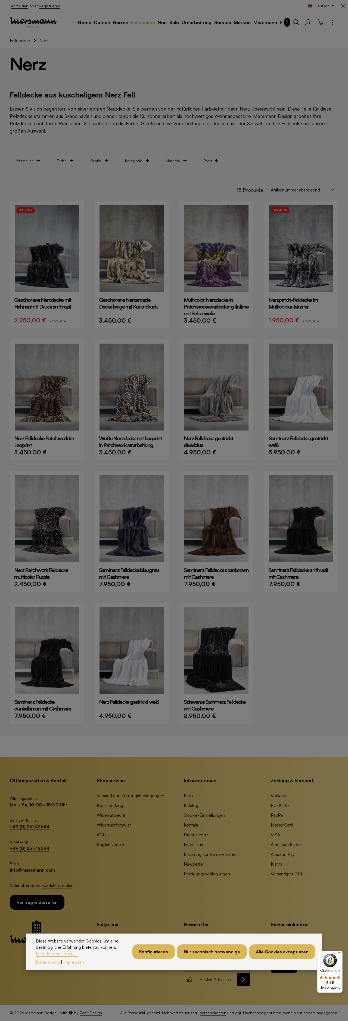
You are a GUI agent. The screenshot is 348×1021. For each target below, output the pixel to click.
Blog (188, 795)
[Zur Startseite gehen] (33, 22)
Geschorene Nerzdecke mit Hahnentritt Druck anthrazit (42, 303)
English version (111, 844)
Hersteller (24, 160)
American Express (287, 844)
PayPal (277, 815)
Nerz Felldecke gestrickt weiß (129, 701)
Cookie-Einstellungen (204, 815)
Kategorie (133, 160)
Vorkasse (279, 795)
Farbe (62, 160)
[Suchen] (296, 22)
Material (173, 160)
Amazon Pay (283, 854)
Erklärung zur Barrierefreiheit (211, 854)
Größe (95, 160)
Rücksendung (110, 805)
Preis (208, 160)
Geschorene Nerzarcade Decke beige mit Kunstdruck (128, 303)
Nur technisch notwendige (212, 951)
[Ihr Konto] (308, 22)
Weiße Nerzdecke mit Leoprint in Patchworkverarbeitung (130, 441)
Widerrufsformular (114, 825)
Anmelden (19, 6)
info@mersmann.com (32, 870)
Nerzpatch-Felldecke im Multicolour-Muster (293, 303)
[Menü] (339, 954)
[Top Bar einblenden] (332, 22)
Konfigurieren (153, 951)
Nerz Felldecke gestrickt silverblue (208, 441)
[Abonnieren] (243, 979)
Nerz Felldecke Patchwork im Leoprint (44, 441)
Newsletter (194, 864)
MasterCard (282, 825)
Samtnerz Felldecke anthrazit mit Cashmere (298, 573)
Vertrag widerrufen (37, 902)
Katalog (191, 805)
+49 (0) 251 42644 (29, 826)
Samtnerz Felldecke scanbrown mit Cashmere (216, 573)
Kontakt (191, 825)
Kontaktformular (57, 885)
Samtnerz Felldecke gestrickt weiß (298, 441)
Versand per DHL (287, 874)
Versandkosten (213, 1012)
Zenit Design (91, 1012)
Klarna (276, 864)
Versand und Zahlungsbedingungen (130, 795)
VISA (275, 834)
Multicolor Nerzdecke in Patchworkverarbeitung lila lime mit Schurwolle (216, 306)
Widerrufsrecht (111, 815)
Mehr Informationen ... (57, 953)
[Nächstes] (287, 22)
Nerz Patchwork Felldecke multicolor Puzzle (41, 573)
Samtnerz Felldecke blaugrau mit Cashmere (129, 573)
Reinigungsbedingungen (207, 874)
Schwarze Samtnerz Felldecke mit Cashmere (215, 705)
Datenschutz (196, 834)
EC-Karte (280, 805)
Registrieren (49, 6)
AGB (101, 834)
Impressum (194, 844)
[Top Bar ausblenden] (343, 6)
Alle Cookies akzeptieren (282, 951)
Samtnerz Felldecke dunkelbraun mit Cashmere (42, 705)
